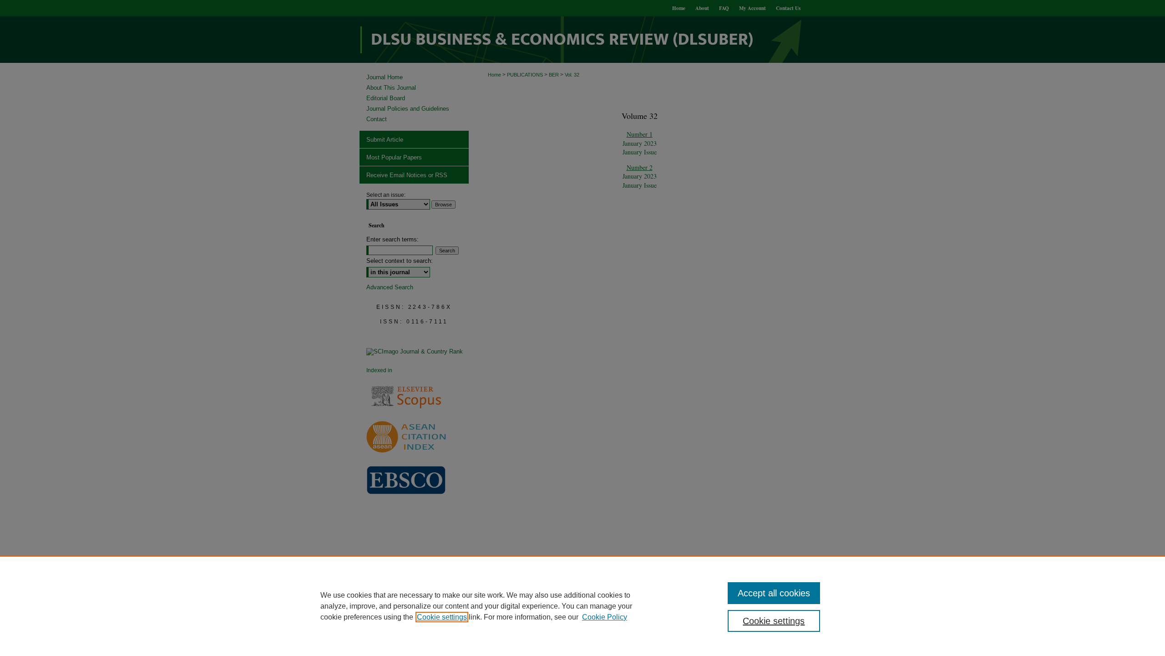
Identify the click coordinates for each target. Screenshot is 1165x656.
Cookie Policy (604, 617)
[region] (582, 606)
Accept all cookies (774, 593)
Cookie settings (442, 617)
